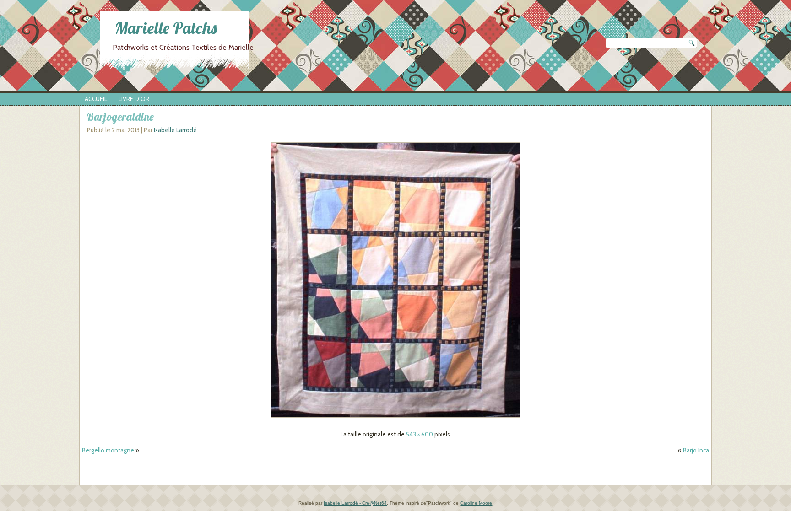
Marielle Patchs (166, 27)
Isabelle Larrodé (175, 130)
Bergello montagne (108, 450)
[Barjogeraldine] (395, 417)
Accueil (96, 98)
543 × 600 (419, 434)
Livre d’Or (134, 98)
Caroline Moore (476, 503)
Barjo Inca (696, 450)
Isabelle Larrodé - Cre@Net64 (355, 503)
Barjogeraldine (120, 117)
